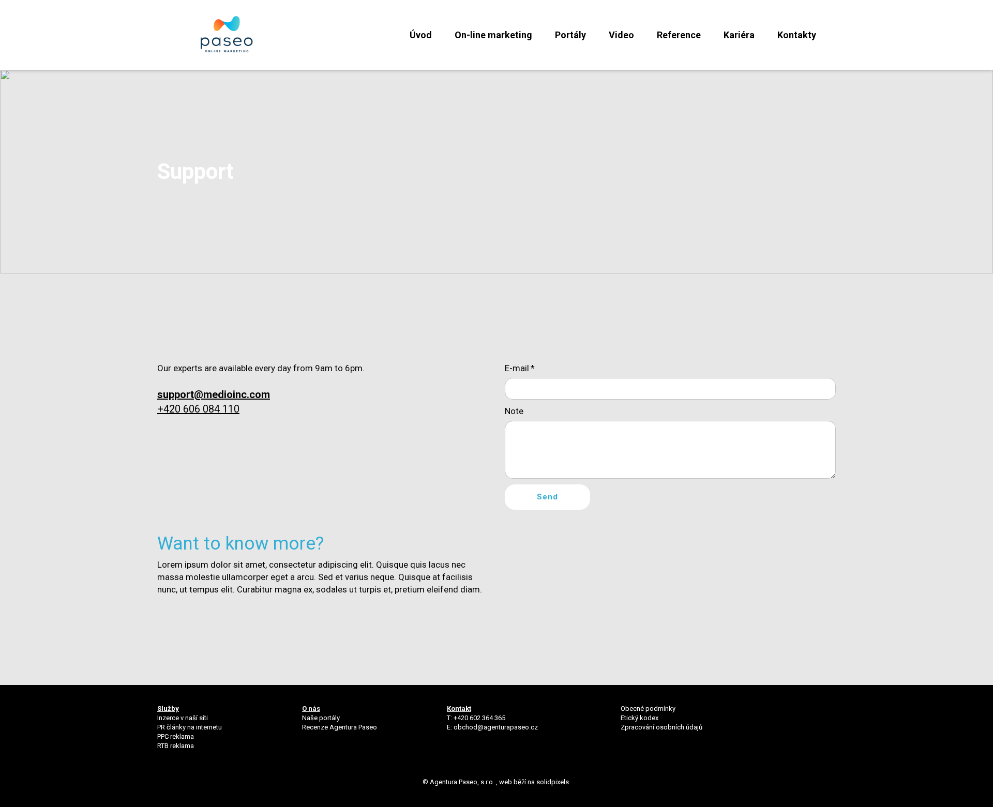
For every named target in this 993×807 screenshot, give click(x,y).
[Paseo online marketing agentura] (226, 34)
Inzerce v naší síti (182, 718)
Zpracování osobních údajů (661, 727)
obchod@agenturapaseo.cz (496, 727)
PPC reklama (175, 736)
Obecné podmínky (648, 708)
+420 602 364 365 (479, 718)
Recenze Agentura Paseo (339, 727)
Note (514, 411)
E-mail (520, 368)
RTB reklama (176, 746)
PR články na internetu (189, 727)
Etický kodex (639, 718)
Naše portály (321, 718)
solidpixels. (553, 782)
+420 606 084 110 (198, 409)
